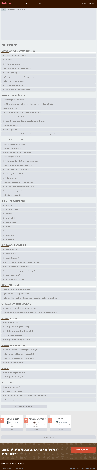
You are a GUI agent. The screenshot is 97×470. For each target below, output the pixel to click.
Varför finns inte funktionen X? (12, 391)
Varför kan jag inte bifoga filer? (13, 174)
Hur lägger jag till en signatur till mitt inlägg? (17, 152)
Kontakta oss (20, 463)
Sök (40, 4)
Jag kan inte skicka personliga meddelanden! (17, 289)
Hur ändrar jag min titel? (10, 129)
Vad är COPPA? (7, 60)
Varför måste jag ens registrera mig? (14, 55)
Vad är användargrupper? (11, 258)
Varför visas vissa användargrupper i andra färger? (19, 271)
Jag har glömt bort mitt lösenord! (13, 81)
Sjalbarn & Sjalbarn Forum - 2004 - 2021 (12, 468)
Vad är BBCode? (8, 205)
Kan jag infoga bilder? (10, 218)
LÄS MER (12, 429)
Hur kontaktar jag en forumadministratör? (16, 400)
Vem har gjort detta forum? (11, 387)
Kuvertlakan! (61, 418)
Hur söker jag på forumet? (11, 322)
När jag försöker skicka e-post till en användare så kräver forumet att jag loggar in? (29, 134)
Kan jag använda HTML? (10, 209)
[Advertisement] (48, 25)
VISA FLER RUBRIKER (48, 437)
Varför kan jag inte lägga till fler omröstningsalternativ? (20, 161)
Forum (33, 4)
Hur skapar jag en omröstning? (12, 157)
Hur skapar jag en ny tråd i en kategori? (15, 144)
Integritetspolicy (6, 463)
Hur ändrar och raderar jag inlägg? (13, 148)
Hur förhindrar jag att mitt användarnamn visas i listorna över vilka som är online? (28, 104)
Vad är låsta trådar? (9, 235)
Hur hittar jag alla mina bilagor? (13, 377)
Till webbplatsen (18, 4)
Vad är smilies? (7, 214)
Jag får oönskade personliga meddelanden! (16, 294)
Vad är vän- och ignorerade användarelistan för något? (20, 308)
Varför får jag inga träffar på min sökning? (16, 327)
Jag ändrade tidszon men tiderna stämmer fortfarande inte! (22, 112)
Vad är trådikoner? (8, 239)
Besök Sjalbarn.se (83, 449)
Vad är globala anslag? (10, 222)
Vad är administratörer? (10, 249)
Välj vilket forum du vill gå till (24, 406)
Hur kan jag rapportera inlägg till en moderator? (18, 182)
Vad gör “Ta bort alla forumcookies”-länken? (17, 89)
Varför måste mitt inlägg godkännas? (14, 191)
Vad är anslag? (7, 226)
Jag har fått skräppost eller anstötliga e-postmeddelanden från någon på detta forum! (30, 298)
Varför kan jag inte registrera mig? (13, 64)
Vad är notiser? (7, 231)
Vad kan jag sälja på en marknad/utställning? (13, 419)
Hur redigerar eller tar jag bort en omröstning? (17, 165)
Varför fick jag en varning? (11, 178)
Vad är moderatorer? (9, 254)
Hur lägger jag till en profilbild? (12, 125)
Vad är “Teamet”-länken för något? (14, 279)
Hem (27, 4)
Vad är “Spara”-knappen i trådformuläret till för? (18, 186)
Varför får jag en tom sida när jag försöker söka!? (18, 331)
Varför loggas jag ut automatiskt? (13, 85)
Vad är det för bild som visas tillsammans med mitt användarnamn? (24, 121)
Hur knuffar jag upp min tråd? (12, 195)
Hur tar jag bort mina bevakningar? (14, 362)
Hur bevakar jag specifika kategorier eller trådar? (18, 354)
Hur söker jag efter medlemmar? (13, 335)
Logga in (91, 3)
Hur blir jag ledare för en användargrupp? (16, 266)
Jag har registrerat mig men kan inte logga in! (17, 68)
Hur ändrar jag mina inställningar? (13, 100)
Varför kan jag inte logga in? (11, 72)
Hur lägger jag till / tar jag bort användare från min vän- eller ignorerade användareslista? (31, 312)
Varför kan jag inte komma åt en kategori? (16, 169)
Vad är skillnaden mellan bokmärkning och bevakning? (20, 350)
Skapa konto (83, 3)
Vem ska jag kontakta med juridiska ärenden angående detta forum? (24, 395)
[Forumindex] (3, 9)
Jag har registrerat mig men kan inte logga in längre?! (19, 77)
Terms (14, 463)
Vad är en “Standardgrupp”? (11, 275)
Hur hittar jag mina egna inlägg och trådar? (16, 339)
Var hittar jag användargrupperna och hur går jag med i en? (21, 262)
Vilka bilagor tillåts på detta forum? (14, 372)
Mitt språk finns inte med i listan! (13, 117)
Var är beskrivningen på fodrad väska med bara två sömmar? (37, 419)
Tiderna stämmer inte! (10, 108)
